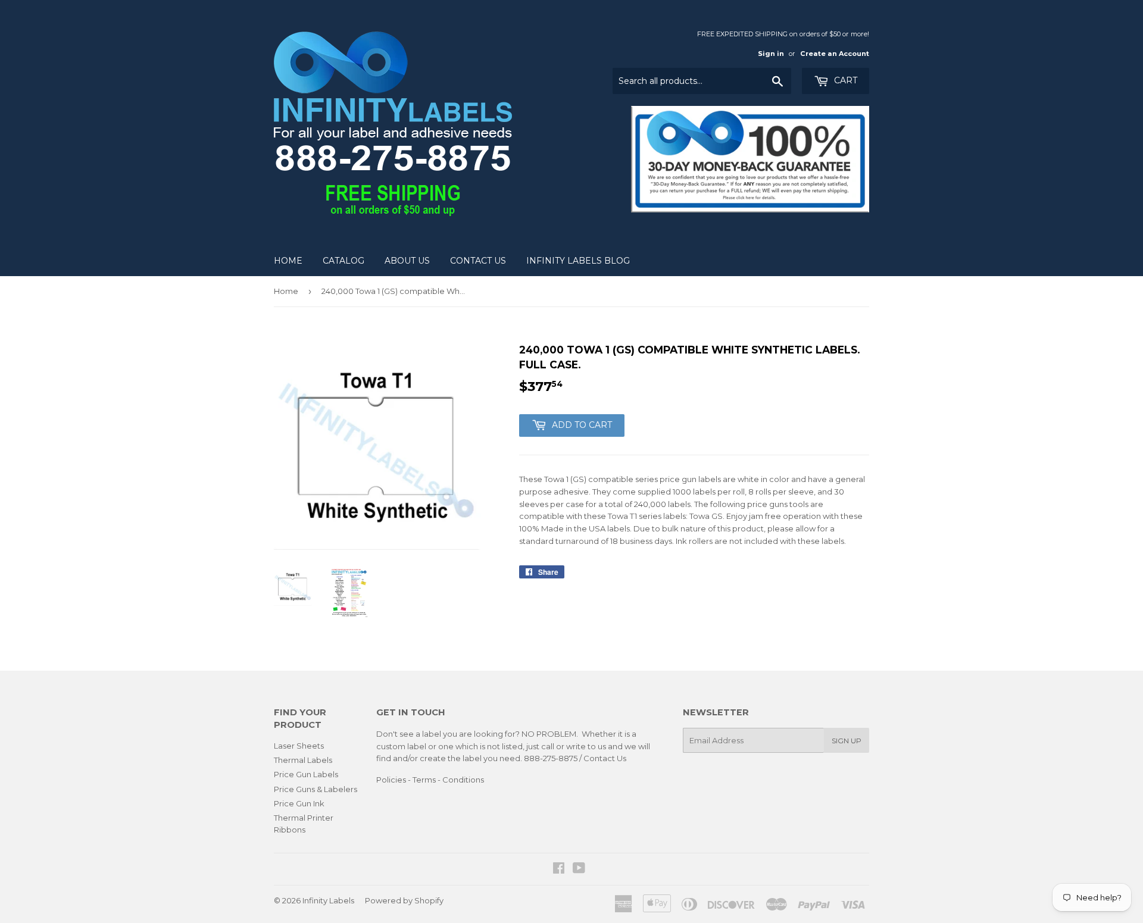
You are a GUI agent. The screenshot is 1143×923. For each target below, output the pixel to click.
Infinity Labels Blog (578, 260)
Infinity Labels (328, 900)
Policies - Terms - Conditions (430, 779)
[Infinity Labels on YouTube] (579, 869)
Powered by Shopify (404, 900)
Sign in (771, 53)
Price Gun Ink (299, 803)
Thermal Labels (303, 760)
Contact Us (478, 260)
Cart (844, 80)
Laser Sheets (299, 745)
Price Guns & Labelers (315, 789)
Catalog (343, 260)
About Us (407, 260)
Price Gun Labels (306, 774)
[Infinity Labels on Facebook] (558, 869)
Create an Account (834, 53)
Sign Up (846, 740)
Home (288, 260)
